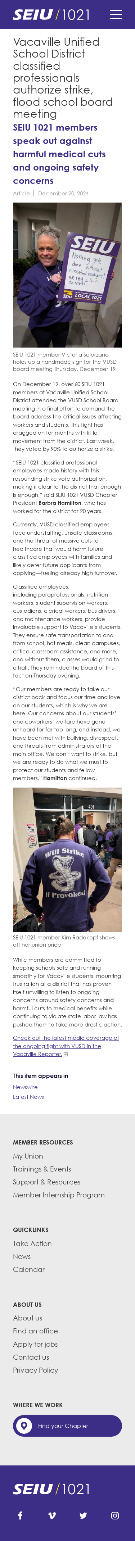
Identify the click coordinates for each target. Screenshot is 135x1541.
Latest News (28, 1096)
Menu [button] (116, 14)
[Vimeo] (52, 1516)
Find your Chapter (63, 1425)
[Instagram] (115, 1516)
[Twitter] (83, 1516)
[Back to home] (67, 14)
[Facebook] (20, 1516)
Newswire (25, 1087)
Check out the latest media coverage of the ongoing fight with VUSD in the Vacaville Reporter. (66, 1045)
